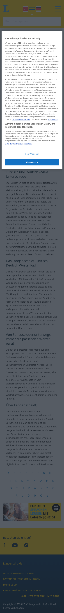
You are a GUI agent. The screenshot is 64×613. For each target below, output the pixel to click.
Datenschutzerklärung (21, 119)
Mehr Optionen (32, 154)
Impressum (52, 119)
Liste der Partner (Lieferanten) (18, 144)
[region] (32, 100)
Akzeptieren (32, 162)
